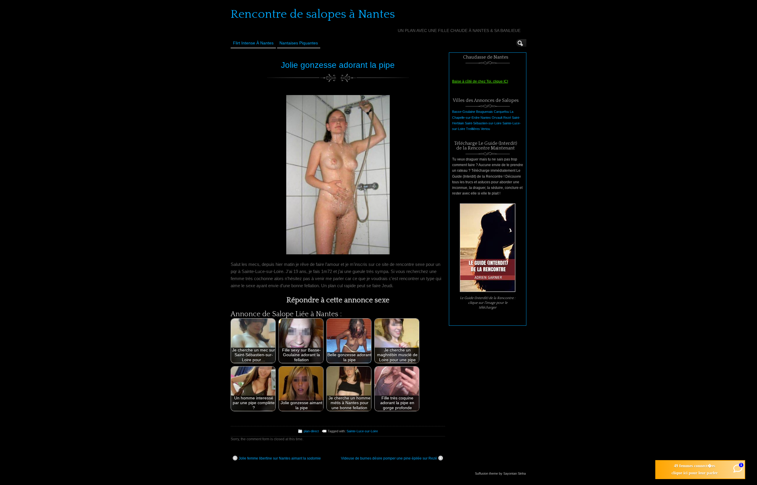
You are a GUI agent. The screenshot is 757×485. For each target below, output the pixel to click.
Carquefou (501, 111)
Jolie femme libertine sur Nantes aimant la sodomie (280, 458)
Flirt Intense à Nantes (253, 43)
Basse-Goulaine (463, 111)
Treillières (473, 129)
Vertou (485, 129)
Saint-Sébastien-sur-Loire (483, 123)
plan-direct (311, 431)
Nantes (486, 117)
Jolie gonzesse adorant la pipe (338, 65)
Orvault (497, 117)
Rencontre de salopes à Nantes (313, 14)
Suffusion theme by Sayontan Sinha (500, 473)
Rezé (507, 117)
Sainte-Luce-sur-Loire (362, 431)
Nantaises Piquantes (298, 43)
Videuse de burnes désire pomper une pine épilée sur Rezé (389, 458)
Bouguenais (484, 111)
